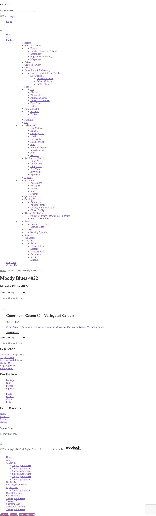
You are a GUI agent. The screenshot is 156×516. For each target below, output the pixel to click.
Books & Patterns (32, 45)
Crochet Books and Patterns (43, 51)
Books (33, 48)
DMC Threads (37, 251)
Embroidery (36, 53)
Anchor (34, 243)
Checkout (10, 462)
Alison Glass (36, 95)
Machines (29, 180)
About (9, 37)
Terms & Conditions (16, 506)
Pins (32, 152)
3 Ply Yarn (35, 172)
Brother (34, 188)
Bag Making (36, 128)
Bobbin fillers (37, 246)
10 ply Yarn (36, 161)
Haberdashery (31, 125)
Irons (32, 144)
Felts (32, 117)
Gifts (8, 383)
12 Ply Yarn (36, 163)
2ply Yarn (35, 169)
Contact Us (11, 265)
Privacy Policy (7, 368)
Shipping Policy (7, 365)
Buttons (28, 62)
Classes (9, 399)
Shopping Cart (13, 504)
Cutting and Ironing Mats (42, 207)
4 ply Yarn (35, 174)
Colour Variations (45, 81)
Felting (33, 114)
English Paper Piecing (41, 56)
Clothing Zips (37, 133)
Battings (10, 380)
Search (3, 10)
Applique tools (37, 205)
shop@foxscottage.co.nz (12, 354)
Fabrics (27, 86)
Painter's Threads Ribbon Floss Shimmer (50, 216)
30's (32, 89)
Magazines (35, 59)
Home (9, 34)
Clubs (27, 67)
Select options (13, 332)
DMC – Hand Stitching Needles (45, 73)
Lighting (28, 177)
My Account (12, 487)
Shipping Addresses (21, 465)
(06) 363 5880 (7, 357)
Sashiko (28, 221)
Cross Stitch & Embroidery (37, 70)
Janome (34, 194)
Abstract (34, 92)
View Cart (4, 515)
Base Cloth (35, 103)
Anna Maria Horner (40, 100)
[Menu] (1, 30)
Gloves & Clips (37, 210)
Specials (28, 229)
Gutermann (35, 254)
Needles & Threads (39, 224)
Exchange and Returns (11, 360)
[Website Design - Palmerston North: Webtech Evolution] (73, 449)
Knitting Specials (38, 232)
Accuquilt (35, 185)
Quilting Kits (30, 196)
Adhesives (35, 202)
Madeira (34, 259)
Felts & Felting (31, 108)
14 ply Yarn (36, 166)
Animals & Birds (38, 97)
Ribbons (34, 155)
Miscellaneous (37, 150)
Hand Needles (37, 141)
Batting (27, 42)
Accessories (36, 183)
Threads (28, 240)
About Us (4, 416)
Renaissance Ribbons (40, 218)
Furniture (28, 119)
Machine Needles (38, 147)
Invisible (34, 257)
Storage (28, 235)
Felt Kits (34, 111)
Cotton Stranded (44, 84)
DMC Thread (37, 75)
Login (9, 21)
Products (10, 40)
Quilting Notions (32, 199)
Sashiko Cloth (37, 227)
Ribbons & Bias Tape (34, 213)
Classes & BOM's (33, 64)
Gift (26, 122)
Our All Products (14, 493)
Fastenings (35, 139)
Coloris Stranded (45, 78)
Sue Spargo (29, 237)
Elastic (33, 136)
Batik (33, 106)
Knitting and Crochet (34, 158)
